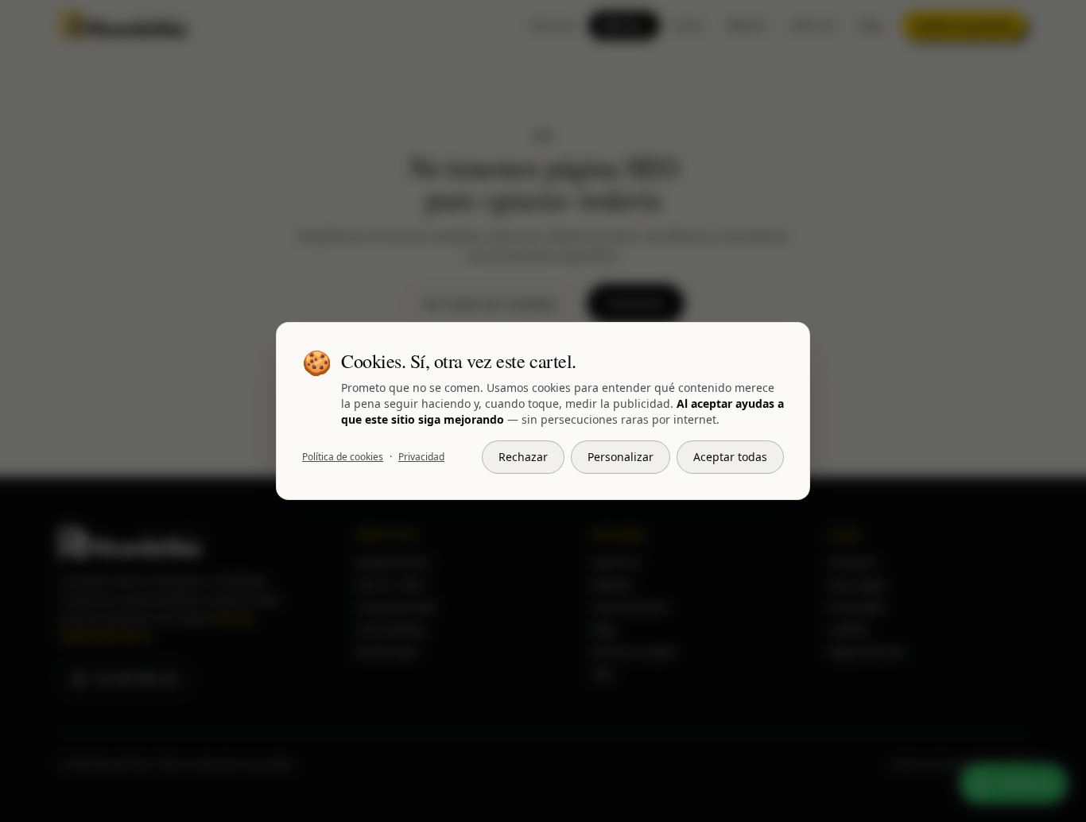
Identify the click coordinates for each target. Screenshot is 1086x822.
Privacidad (421, 457)
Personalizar (621, 456)
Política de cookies (342, 457)
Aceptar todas (730, 456)
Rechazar (523, 456)
